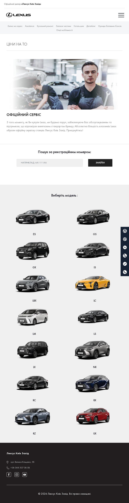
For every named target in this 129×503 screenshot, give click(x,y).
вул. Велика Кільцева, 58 (22, 462)
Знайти (100, 163)
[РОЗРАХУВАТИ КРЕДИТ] (125, 247)
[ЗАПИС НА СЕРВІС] (125, 239)
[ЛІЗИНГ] (125, 256)
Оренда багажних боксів (109, 26)
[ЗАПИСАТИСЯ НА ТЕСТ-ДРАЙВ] (125, 231)
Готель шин (79, 26)
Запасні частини (63, 26)
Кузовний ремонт (45, 26)
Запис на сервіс (15, 26)
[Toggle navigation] (121, 15)
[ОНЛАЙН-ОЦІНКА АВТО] (125, 264)
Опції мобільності (64, 30)
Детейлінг (91, 26)
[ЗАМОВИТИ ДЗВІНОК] (125, 272)
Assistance (29, 26)
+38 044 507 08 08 (20, 468)
